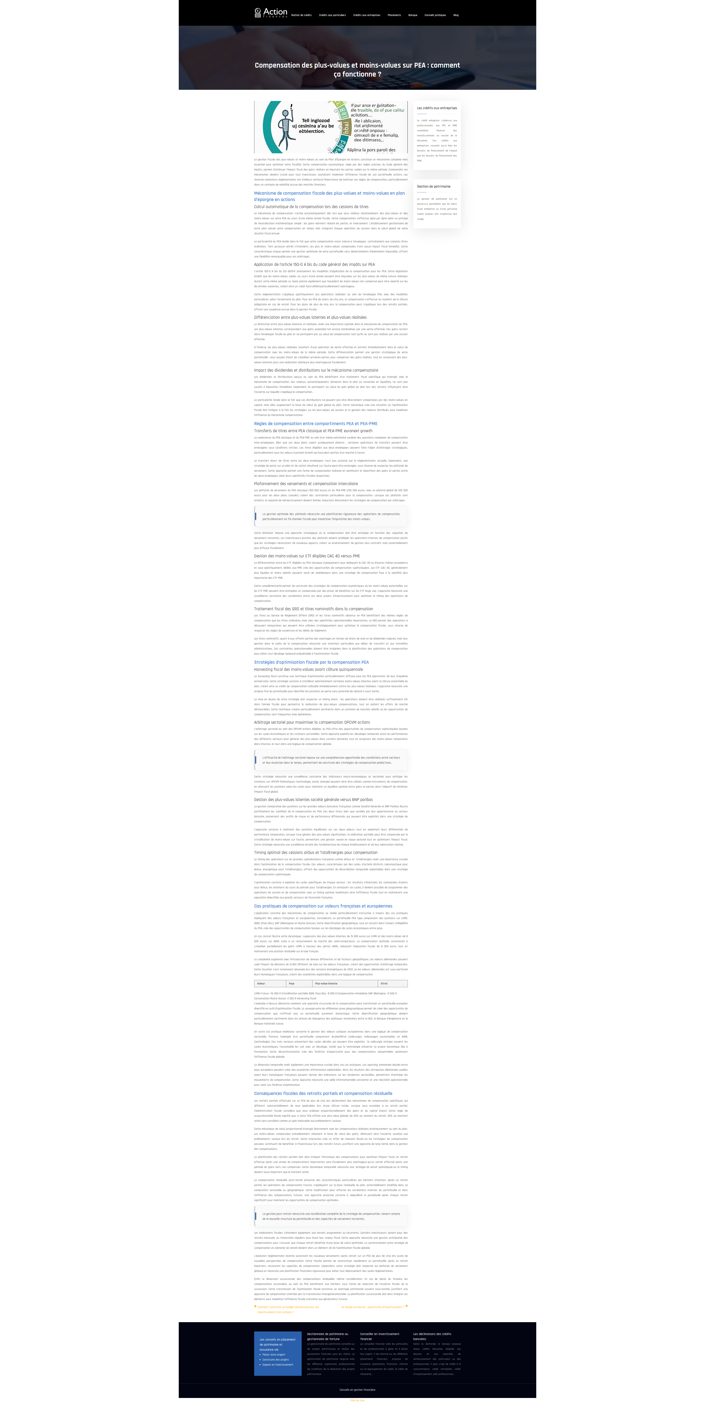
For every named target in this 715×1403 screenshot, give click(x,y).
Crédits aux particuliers (332, 15)
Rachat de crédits (301, 15)
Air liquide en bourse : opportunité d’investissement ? (372, 1307)
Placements (394, 15)
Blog (456, 15)
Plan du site (358, 1400)
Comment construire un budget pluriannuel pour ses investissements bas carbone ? (288, 1309)
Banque (413, 15)
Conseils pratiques (435, 15)
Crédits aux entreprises (366, 15)
